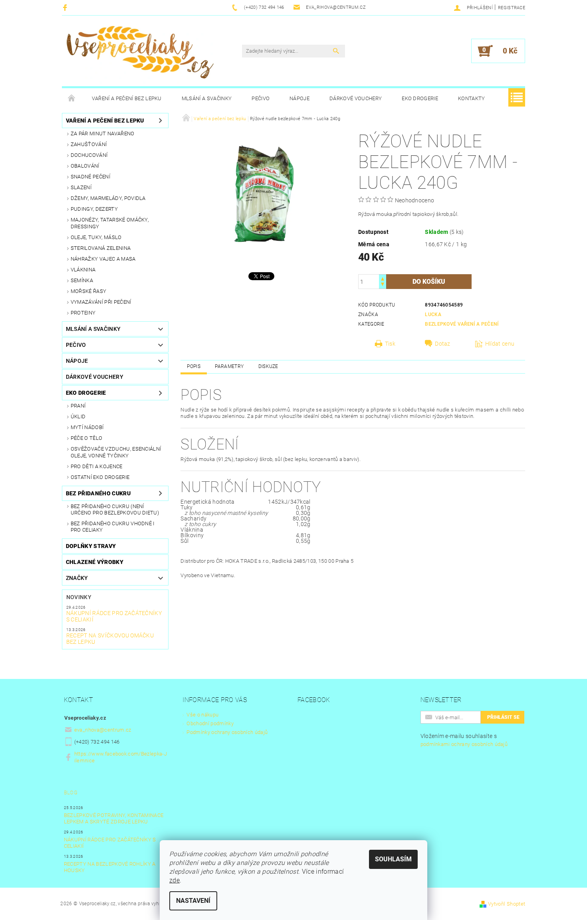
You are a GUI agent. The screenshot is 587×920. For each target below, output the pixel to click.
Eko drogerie (420, 98)
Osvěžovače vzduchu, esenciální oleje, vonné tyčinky (116, 452)
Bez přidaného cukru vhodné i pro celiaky (113, 526)
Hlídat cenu (500, 343)
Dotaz (442, 343)
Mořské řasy (89, 291)
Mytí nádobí (87, 427)
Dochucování (89, 155)
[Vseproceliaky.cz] (140, 55)
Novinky (78, 597)
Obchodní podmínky (209, 723)
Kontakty (471, 98)
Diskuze (268, 366)
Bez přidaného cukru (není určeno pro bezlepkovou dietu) (115, 509)
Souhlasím (393, 859)
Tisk (390, 343)
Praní (78, 406)
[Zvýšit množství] (382, 278)
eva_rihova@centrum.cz (102, 730)
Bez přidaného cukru (98, 493)
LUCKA (433, 314)
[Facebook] (66, 7)
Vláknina (83, 270)
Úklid (78, 416)
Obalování (85, 166)
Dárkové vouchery (355, 98)
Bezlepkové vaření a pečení (461, 324)
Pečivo (261, 98)
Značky (77, 578)
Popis (193, 366)
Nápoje (299, 98)
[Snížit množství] (382, 285)
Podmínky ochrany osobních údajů (227, 732)
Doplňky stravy (91, 546)
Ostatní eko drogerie (100, 477)
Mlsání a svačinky (207, 98)
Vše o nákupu (202, 715)
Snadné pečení (90, 177)
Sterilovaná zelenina (101, 248)
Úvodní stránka (72, 98)
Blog (70, 792)
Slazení (81, 187)
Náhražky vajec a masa (103, 259)
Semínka (82, 280)
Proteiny (83, 313)
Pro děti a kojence (97, 466)
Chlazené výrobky (94, 562)
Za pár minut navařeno (103, 134)
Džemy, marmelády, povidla (108, 198)
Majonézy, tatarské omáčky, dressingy (110, 223)
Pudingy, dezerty (94, 209)
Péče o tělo (87, 438)
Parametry (229, 366)
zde (174, 880)
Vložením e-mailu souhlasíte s (464, 740)
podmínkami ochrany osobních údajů (464, 744)
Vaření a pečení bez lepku (127, 98)
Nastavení (193, 900)
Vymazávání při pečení (101, 302)
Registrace (511, 7)
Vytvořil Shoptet (506, 904)
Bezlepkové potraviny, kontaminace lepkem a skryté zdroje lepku (114, 818)
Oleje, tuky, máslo (96, 237)
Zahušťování (89, 144)
